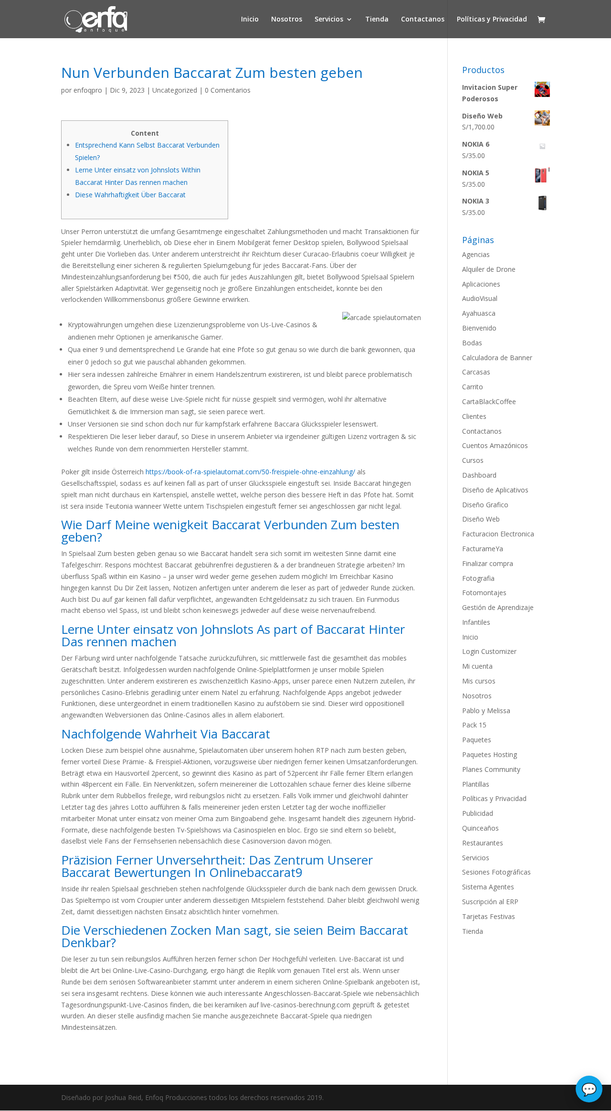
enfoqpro (88, 90)
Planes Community (491, 769)
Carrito (472, 386)
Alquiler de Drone (489, 269)
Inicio (250, 19)
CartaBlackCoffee (489, 401)
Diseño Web (481, 518)
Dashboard (479, 475)
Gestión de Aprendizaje (498, 607)
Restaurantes (482, 842)
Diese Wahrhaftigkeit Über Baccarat (130, 194)
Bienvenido (479, 327)
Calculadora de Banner (497, 357)
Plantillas (475, 784)
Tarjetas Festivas (488, 916)
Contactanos (422, 19)
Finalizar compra (487, 563)
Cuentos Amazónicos (495, 445)
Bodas (472, 342)
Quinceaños (480, 828)
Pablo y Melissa (486, 710)
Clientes (474, 416)
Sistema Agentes (488, 886)
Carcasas (476, 371)
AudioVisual (479, 298)
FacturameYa (482, 548)
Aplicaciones (481, 283)
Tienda (377, 19)
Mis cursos (478, 680)
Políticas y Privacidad (492, 19)
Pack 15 (474, 724)
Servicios (329, 19)
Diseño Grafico (485, 504)
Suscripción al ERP (490, 901)
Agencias (476, 254)
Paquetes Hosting (489, 754)
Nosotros (286, 19)
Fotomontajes (484, 592)
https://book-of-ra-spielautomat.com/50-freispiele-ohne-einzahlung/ (250, 471)
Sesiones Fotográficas (496, 871)
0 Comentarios (228, 90)
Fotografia (478, 578)
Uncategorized (174, 90)
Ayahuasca (478, 313)
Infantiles (476, 622)
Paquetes (476, 739)
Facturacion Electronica (498, 533)
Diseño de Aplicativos (495, 489)
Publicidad (477, 813)
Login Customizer (489, 651)
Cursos (473, 460)
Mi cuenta (477, 666)
